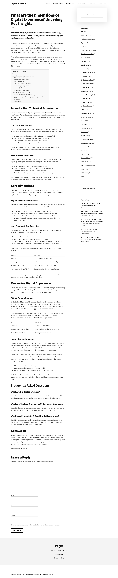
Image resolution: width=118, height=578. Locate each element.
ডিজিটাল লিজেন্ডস (84, 173)
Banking (83, 69)
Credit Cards (85, 76)
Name (13, 495)
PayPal (83, 150)
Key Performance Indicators (23, 83)
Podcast (83, 154)
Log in (51, 574)
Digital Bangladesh (87, 80)
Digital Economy (86, 83)
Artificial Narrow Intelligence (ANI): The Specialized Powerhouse (90, 231)
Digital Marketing (86, 95)
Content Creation (86, 72)
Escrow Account (86, 117)
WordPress (45, 574)
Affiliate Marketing (87, 39)
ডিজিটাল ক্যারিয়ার (84, 169)
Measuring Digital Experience (22, 87)
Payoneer (84, 147)
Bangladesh (84, 61)
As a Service (85, 57)
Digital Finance (22, 448)
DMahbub (18, 101)
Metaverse (84, 132)
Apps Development (87, 50)
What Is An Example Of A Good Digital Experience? (29, 97)
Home (83, 121)
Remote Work (85, 158)
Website (13, 515)
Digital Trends (85, 102)
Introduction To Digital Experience (23, 76)
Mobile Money (85, 135)
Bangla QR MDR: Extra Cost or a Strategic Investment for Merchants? (91, 206)
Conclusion (16, 99)
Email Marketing (86, 113)
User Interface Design (21, 78)
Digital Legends (86, 91)
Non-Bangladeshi (86, 139)
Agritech (83, 43)
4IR (82, 31)
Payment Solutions (87, 143)
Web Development (87, 165)
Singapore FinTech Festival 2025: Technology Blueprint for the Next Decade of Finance (92, 213)
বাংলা (82, 176)
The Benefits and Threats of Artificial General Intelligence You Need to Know (91, 239)
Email (13, 505)
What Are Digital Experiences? (23, 94)
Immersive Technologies (22, 90)
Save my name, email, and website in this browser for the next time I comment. (36, 525)
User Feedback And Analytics (23, 85)
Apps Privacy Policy (87, 54)
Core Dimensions (18, 81)
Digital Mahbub (18, 3)
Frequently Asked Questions (21, 92)
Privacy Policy (59, 558)
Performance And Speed (22, 79)
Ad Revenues (85, 35)
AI (81, 46)
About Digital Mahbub (59, 550)
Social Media (85, 161)
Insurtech (84, 124)
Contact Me (59, 554)
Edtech (83, 109)
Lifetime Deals (85, 128)
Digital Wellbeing (86, 106)
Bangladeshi (85, 65)
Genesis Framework (36, 574)
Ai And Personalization (21, 88)
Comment (14, 466)
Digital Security (86, 98)
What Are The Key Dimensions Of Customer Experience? (31, 96)
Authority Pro (25, 574)
